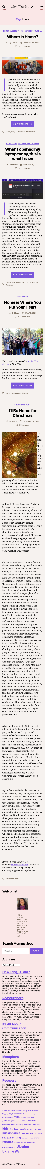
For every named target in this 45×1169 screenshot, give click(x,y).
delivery (32, 1114)
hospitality (6, 1124)
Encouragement (11, 31)
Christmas (10, 879)
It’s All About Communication (14, 1026)
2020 (13, 1111)
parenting (14, 1137)
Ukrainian (9, 285)
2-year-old (6, 1111)
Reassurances (12, 998)
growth (18, 1121)
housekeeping (17, 1124)
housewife (27, 1124)
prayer (36, 1138)
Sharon (14, 43)
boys (11, 1113)
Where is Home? (22, 36)
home (8, 132)
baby (25, 1110)
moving (38, 1133)
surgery (23, 1142)
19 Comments (24, 46)
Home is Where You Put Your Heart (22, 305)
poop (31, 1138)
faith (17, 1117)
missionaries (16, 393)
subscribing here (19, 864)
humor (36, 1124)
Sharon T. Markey (17, 1164)
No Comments (24, 317)
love (31, 1129)
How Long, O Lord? (16, 972)
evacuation (7, 1117)
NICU (4, 1138)
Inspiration (11, 143)
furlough (23, 1117)
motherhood (27, 1133)
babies (19, 1111)
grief (13, 1121)
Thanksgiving (31, 1142)
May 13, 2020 (30, 313)
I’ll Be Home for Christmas (22, 413)
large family (24, 1129)
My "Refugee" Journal (31, 31)
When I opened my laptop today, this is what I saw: (22, 154)
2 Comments (24, 425)
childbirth (18, 1114)
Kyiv (11, 1129)
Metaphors (10, 1057)
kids (5, 1128)
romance (17, 1142)
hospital (32, 1120)
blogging (5, 1114)
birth (29, 1111)
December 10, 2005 (31, 421)
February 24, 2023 (30, 164)
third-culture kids (8, 1147)
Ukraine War (30, 132)
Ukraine (21, 132)
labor (16, 1129)
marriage (37, 1129)
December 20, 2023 (31, 43)
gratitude (6, 1121)
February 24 (10, 282)
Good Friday (30, 1117)
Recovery (9, 1080)
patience (25, 1138)
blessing (35, 1111)
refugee (14, 132)
